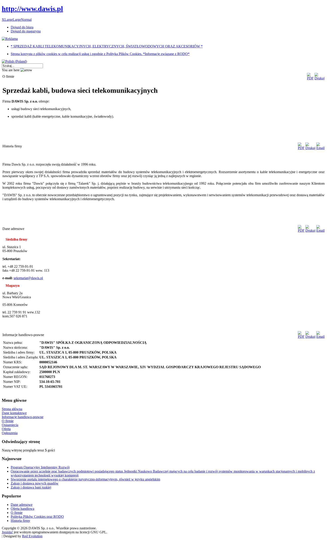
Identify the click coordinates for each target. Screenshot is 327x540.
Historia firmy (20, 520)
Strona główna (12, 409)
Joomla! (7, 532)
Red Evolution (32, 536)
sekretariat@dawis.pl (28, 278)
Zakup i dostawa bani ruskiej (31, 487)
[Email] (320, 148)
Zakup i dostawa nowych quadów (35, 483)
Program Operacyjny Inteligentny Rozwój (40, 467)
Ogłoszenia (10, 433)
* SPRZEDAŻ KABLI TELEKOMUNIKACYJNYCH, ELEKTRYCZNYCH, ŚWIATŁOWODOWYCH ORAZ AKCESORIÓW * (107, 46)
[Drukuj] (320, 78)
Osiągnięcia (10, 425)
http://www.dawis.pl (32, 9)
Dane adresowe (21, 504)
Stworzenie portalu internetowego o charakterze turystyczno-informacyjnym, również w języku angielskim (85, 479)
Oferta (6, 429)
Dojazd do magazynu (26, 31)
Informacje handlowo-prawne (22, 417)
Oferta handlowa (22, 508)
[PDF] (310, 78)
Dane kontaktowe (14, 413)
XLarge (7, 20)
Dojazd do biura (22, 27)
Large (17, 20)
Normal (26, 20)
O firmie (8, 421)
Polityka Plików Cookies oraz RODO (37, 516)
